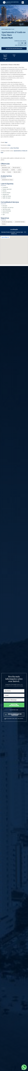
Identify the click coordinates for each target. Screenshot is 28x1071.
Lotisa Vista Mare (14, 148)
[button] (23, 2)
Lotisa (8, 145)
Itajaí (12, 29)
